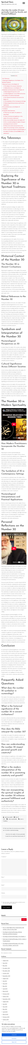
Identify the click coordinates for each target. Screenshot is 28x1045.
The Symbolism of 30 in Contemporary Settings (14, 101)
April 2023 (5, 988)
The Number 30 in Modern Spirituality (10, 95)
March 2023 (5, 991)
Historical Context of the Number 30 (10, 84)
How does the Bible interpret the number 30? (14, 120)
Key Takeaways (5, 78)
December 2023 (6, 968)
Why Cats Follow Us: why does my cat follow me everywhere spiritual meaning (14, 829)
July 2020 (5, 1004)
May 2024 (5, 965)
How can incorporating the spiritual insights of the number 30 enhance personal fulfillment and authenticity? (14, 131)
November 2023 (6, 970)
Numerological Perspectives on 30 (11, 91)
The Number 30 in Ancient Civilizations (12, 86)
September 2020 (6, 999)
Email (3, 885)
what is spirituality (12, 819)
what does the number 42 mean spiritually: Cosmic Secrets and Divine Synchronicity (15, 835)
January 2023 (5, 996)
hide (16, 75)
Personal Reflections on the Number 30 (11, 106)
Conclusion (5, 108)
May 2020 (5, 1009)
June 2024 (5, 963)
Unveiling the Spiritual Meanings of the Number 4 (14, 936)
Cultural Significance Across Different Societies (14, 93)
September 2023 (6, 975)
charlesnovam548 (8, 817)
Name (3, 877)
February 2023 (6, 993)
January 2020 (6, 1019)
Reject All (14, 1042)
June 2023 (5, 983)
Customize (14, 1038)
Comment (4, 856)
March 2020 (5, 1014)
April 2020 (5, 1011)
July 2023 (5, 981)
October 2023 (6, 973)
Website (3, 893)
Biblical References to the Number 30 (12, 88)
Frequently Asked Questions (8, 110)
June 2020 (5, 1006)
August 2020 (5, 1001)
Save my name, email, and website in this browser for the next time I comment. (14, 903)
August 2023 (5, 978)
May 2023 (5, 986)
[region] (14, 1033)
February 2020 (6, 1017)
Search (3, 915)
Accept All (14, 1034)
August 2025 (5, 960)
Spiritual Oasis (7, 2)
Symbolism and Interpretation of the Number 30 (13, 89)
